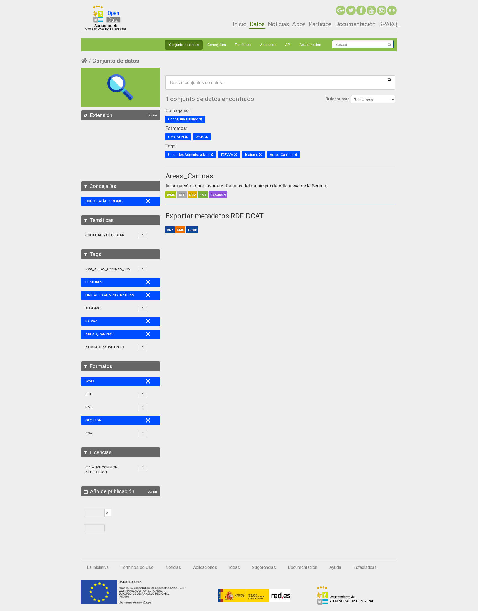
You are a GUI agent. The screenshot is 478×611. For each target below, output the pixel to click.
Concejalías (216, 45)
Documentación (355, 24)
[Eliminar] (200, 119)
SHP (182, 195)
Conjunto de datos (184, 45)
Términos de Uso (137, 567)
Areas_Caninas (189, 176)
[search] (389, 79)
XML (180, 230)
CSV (192, 195)
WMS (171, 195)
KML (203, 195)
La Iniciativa (98, 567)
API (287, 45)
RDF (170, 230)
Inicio (239, 24)
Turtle (192, 230)
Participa (320, 24)
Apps (298, 24)
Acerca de (268, 45)
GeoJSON (218, 195)
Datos (257, 24)
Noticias (278, 24)
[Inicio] (105, 18)
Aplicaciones (205, 567)
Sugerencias (264, 567)
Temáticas (243, 45)
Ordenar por (336, 99)
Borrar (152, 115)
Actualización (310, 45)
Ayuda (335, 567)
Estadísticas (365, 567)
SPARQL (389, 24)
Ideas (234, 567)
